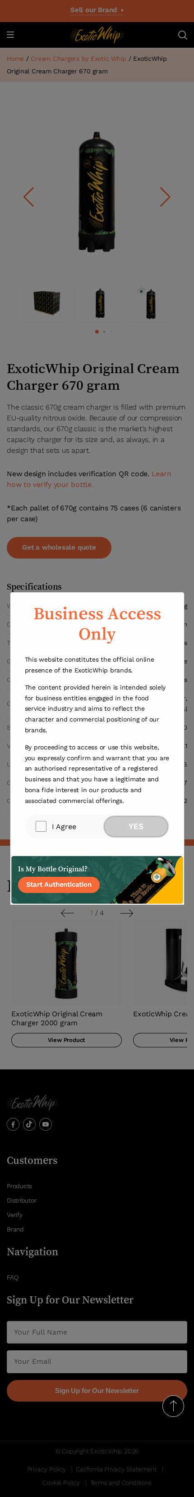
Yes (136, 826)
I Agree (64, 826)
